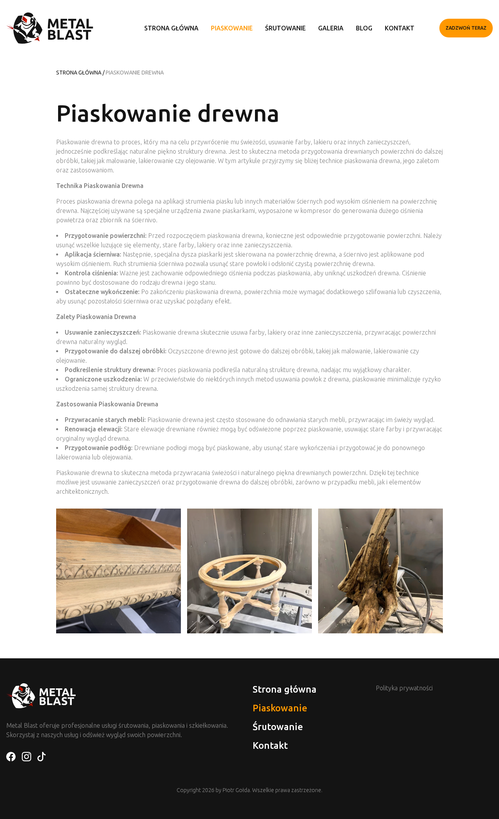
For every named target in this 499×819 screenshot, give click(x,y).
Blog (364, 28)
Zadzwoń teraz (466, 27)
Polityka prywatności (404, 687)
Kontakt (399, 28)
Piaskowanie (232, 28)
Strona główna (171, 28)
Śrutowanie (285, 28)
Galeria (330, 28)
